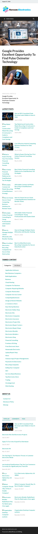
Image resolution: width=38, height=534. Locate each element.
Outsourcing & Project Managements (17, 358)
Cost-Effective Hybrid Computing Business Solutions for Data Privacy (25, 145)
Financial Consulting (11, 340)
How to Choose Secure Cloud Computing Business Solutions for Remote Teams (25, 199)
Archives (17, 265)
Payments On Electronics (13, 361)
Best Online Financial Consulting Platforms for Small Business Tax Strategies (25, 171)
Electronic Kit (6, 448)
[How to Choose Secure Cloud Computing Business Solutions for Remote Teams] (7, 198)
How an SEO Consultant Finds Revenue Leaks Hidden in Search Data (25, 115)
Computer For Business (12, 285)
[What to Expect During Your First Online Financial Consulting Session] (7, 154)
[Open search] (33, 19)
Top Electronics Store (12, 377)
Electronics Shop (10, 337)
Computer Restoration (12, 291)
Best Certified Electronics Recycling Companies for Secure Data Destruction (25, 245)
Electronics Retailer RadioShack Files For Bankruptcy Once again (25, 498)
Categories (7, 265)
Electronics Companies (12, 316)
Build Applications (11, 276)
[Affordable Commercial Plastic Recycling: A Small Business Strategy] (7, 185)
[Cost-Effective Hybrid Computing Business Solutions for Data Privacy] (7, 144)
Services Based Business (13, 374)
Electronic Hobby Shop (12, 310)
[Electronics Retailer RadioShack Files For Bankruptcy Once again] (7, 497)
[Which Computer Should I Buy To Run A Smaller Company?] (7, 484)
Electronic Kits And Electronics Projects (14, 434)
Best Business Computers (13, 273)
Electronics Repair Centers (13, 325)
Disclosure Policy (8, 402)
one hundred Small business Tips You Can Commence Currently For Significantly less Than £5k (18, 465)
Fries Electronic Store (12, 346)
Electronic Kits (10, 313)
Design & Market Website (13, 300)
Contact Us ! (7, 399)
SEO (6, 371)
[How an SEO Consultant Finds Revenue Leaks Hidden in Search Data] (7, 113)
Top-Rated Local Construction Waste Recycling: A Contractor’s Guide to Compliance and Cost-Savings (25, 126)
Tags (23, 419)
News (7, 355)
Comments (15, 419)
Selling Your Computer (12, 368)
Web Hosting (9, 386)
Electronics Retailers (11, 334)
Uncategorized (10, 383)
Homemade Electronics (12, 349)
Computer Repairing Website (14, 288)
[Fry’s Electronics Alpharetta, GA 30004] (7, 473)
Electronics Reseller (11, 331)
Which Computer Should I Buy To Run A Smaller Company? (25, 485)
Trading (7, 380)
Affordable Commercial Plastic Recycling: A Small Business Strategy (24, 186)
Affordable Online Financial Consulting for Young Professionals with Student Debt (25, 214)
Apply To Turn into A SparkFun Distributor (15, 441)
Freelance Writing (11, 343)
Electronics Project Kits (12, 322)
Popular (6, 419)
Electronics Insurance (12, 319)
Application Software (12, 270)
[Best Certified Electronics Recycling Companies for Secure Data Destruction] (7, 243)
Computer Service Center (13, 294)
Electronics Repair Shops (13, 328)
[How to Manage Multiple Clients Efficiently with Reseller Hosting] (7, 230)
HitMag (20, 531)
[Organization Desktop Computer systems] (7, 510)
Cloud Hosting (9, 282)
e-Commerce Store (11, 304)
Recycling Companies (12, 364)
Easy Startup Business (12, 307)
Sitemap (5, 405)
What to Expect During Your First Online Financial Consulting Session (25, 156)
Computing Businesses (12, 297)
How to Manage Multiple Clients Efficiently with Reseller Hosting (25, 231)
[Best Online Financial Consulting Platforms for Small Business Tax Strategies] (7, 169)
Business (8, 279)
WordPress (12, 531)
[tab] (8, 265)
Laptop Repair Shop (11, 352)
